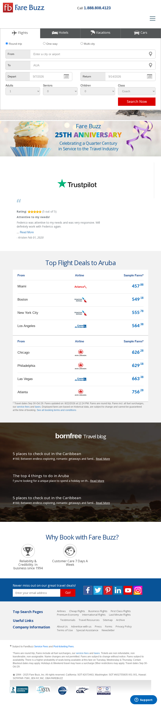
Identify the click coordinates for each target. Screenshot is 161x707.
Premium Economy (68, 614)
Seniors (47, 85)
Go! (67, 592)
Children (85, 85)
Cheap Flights (77, 611)
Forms (108, 626)
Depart (12, 76)
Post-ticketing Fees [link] (63, 646)
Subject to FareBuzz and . (42, 646)
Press (98, 626)
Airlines (61, 611)
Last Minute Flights (120, 614)
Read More (27, 232)
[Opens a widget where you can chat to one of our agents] (143, 700)
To (9, 65)
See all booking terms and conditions (56, 410)
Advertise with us (81, 626)
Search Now (137, 101)
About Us (62, 626)
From (11, 54)
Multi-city (89, 43)
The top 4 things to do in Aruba (41, 475)
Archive (120, 620)
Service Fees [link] (41, 646)
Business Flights (97, 611)
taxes (38, 406)
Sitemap (108, 620)
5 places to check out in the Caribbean (47, 453)
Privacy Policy (124, 626)
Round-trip (15, 43)
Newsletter (108, 630)
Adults (9, 85)
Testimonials (67, 620)
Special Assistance (87, 630)
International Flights (94, 614)
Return (87, 76)
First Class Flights (121, 611)
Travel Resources (89, 620)
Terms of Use (65, 630)
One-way (52, 43)
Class (121, 85)
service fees (23, 406)
